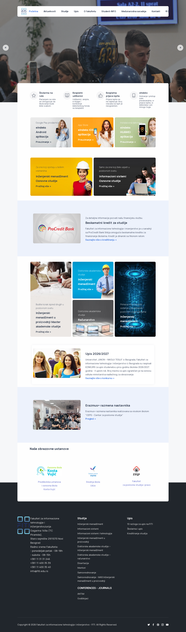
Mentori (81, 567)
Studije (65, 11)
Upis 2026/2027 (97, 354)
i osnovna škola (49, 485)
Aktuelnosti (50, 11)
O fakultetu (90, 11)
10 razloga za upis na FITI (140, 524)
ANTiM (80, 593)
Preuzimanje (42, 141)
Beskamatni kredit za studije (106, 223)
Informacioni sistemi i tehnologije (94, 533)
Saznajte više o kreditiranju (99, 239)
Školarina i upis (135, 528)
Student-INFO (108, 11)
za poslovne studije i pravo (136, 484)
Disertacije (83, 563)
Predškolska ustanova (49, 481)
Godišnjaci (82, 598)
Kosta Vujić (49, 489)
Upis (76, 11)
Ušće (93, 485)
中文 (167, 11)
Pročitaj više (42, 186)
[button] (6, 48)
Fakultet (136, 481)
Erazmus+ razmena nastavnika (107, 405)
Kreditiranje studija (137, 533)
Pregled (89, 418)
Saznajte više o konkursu (98, 378)
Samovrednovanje (86, 572)
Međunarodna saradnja (133, 11)
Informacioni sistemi (88, 528)
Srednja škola (93, 481)
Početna (33, 11)
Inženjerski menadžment (90, 524)
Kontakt (156, 11)
